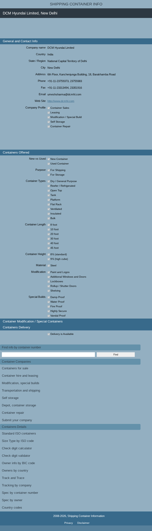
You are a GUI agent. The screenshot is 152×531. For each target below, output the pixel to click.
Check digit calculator (17, 448)
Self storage (10, 398)
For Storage (57, 174)
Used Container (59, 163)
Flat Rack (56, 204)
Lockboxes (56, 281)
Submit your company (17, 420)
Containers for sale (15, 368)
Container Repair (60, 126)
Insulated (55, 213)
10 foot (54, 229)
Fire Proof (56, 306)
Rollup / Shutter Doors (63, 285)
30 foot (54, 238)
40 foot (54, 243)
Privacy (69, 522)
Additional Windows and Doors (68, 276)
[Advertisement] (67, 28)
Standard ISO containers (19, 433)
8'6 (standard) (58, 254)
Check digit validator (16, 455)
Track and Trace (13, 478)
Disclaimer (83, 522)
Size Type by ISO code (18, 441)
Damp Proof (57, 297)
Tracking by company (17, 485)
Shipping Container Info (76, 4)
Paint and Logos (60, 272)
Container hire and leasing (20, 375)
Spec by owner (12, 500)
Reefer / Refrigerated (62, 185)
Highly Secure (58, 310)
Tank (53, 195)
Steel (53, 265)
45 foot (54, 247)
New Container (59, 158)
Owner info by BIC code (18, 463)
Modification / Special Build (66, 117)
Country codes (12, 507)
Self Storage (57, 121)
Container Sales (59, 107)
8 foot (53, 224)
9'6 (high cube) (59, 258)
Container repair (13, 413)
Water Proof (57, 301)
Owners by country (15, 470)
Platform (55, 199)
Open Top (56, 190)
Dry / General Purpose (63, 181)
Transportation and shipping (21, 390)
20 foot (54, 233)
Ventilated (56, 208)
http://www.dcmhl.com (60, 101)
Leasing (55, 112)
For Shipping (57, 170)
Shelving (55, 290)
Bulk (52, 218)
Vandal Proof (57, 315)
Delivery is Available (62, 333)
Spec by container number (20, 493)
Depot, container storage (19, 405)
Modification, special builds (20, 383)
